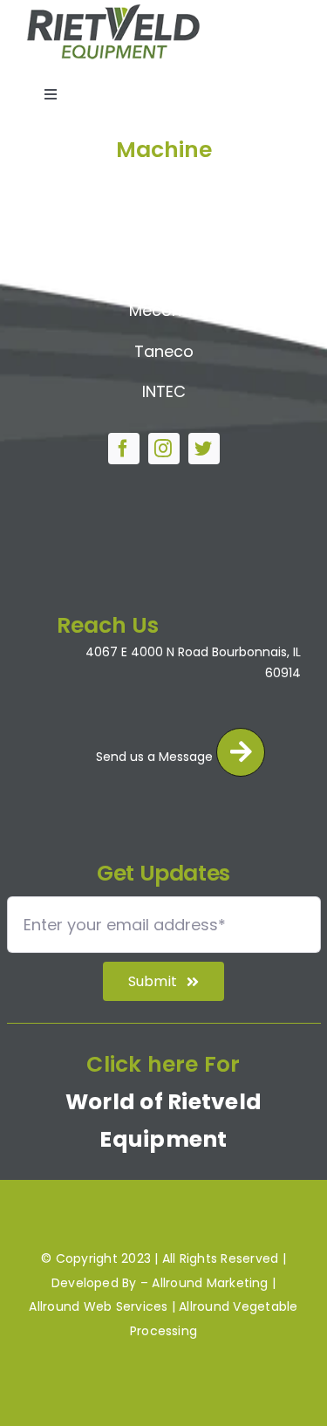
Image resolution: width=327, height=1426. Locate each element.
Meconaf (163, 310)
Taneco (164, 351)
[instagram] (164, 448)
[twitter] (204, 448)
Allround (163, 189)
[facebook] (124, 448)
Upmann (164, 229)
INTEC (164, 391)
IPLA (163, 270)
